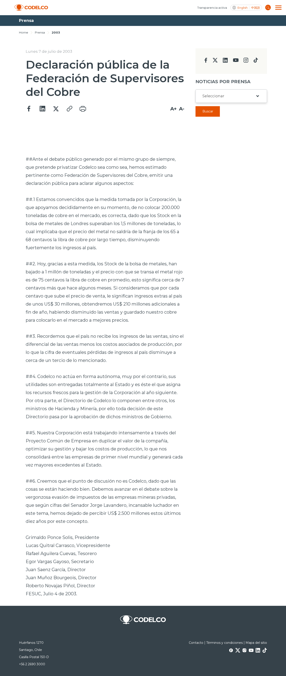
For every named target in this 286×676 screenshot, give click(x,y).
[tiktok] (255, 61)
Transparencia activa (212, 7)
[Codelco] (31, 7)
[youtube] (236, 61)
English (243, 7)
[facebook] (205, 61)
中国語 (255, 7)
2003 (56, 32)
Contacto (196, 643)
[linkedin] (225, 61)
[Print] (82, 109)
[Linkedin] (42, 109)
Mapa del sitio (256, 643)
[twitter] (215, 62)
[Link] (69, 109)
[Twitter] (56, 109)
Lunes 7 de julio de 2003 (49, 51)
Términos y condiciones (224, 643)
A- (181, 109)
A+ (173, 109)
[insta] (245, 61)
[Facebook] (29, 109)
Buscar (207, 111)
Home (23, 32)
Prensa (40, 32)
